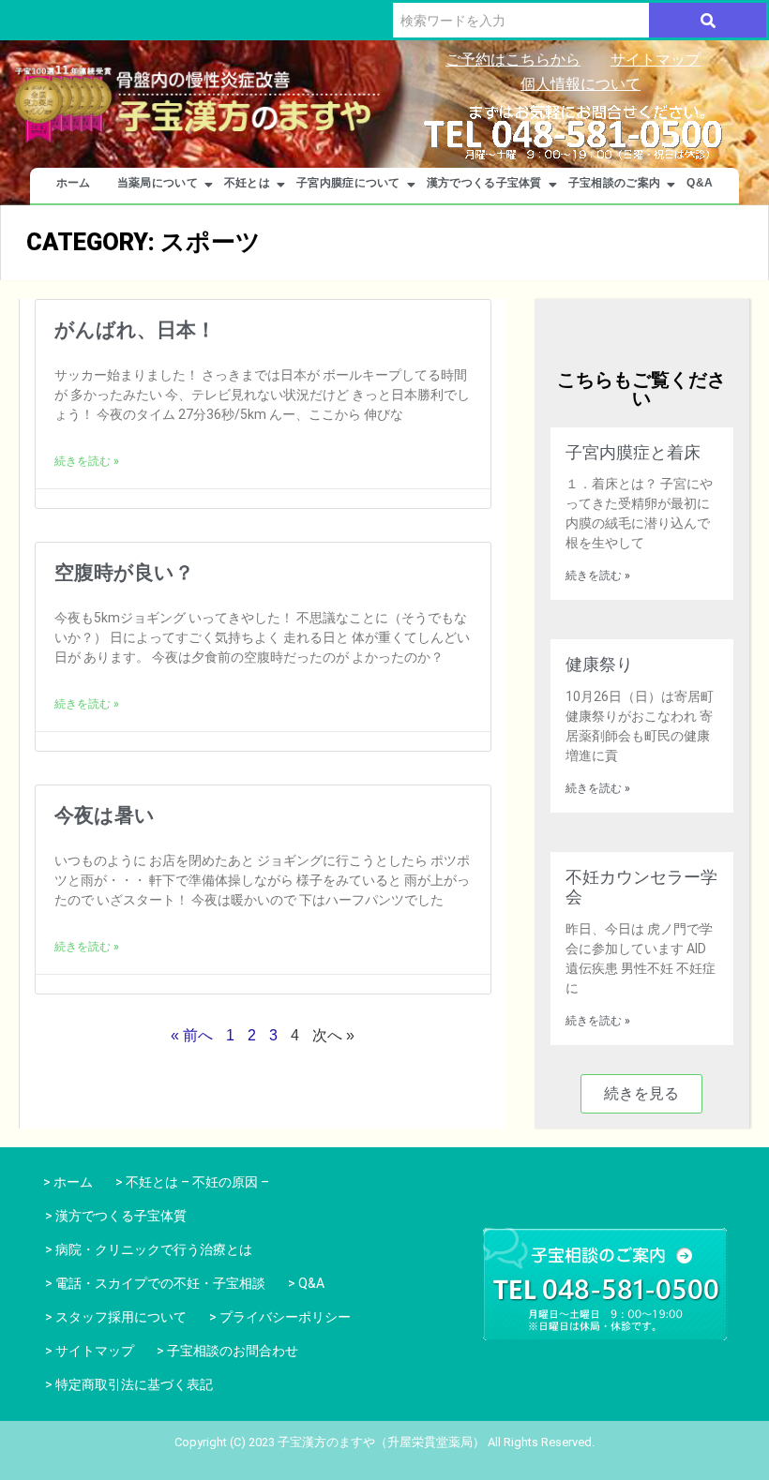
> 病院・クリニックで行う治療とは (148, 1249)
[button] (641, 1094)
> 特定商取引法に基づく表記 (129, 1384)
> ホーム (65, 1181)
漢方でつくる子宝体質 (484, 182)
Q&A (699, 182)
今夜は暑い (104, 815)
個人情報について (580, 84)
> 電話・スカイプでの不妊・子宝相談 (155, 1283)
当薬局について (157, 182)
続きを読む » (86, 461)
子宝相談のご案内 (614, 182)
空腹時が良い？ (124, 572)
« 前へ (192, 1035)
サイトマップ (656, 59)
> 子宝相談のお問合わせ (227, 1350)
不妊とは (247, 182)
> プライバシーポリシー (280, 1316)
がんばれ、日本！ (135, 330)
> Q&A (306, 1283)
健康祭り (599, 664)
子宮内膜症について (348, 182)
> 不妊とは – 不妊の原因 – (192, 1181)
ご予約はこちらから (513, 59)
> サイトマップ (89, 1350)
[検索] (707, 20)
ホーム (73, 182)
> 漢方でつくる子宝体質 (116, 1215)
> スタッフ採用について (116, 1316)
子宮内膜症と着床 (633, 452)
